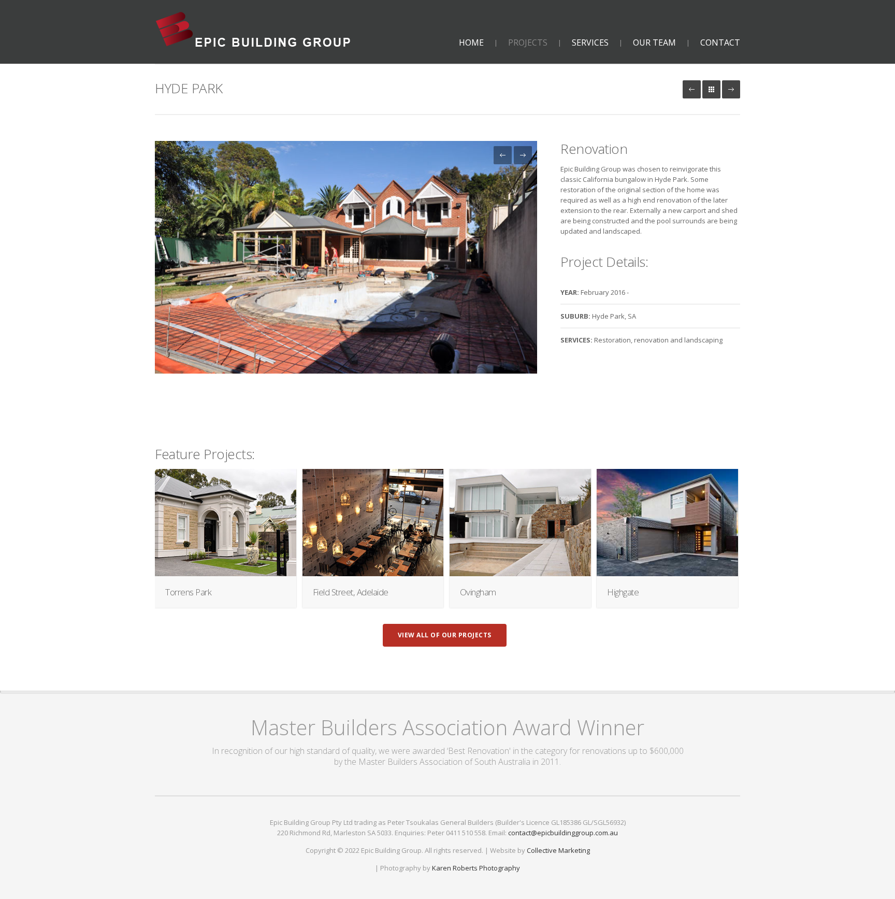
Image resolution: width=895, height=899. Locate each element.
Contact (720, 42)
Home (471, 42)
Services (590, 42)
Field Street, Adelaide (350, 592)
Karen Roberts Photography (476, 868)
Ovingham (478, 592)
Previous (503, 155)
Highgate (623, 592)
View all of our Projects (445, 635)
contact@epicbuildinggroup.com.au (563, 832)
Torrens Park (188, 592)
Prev (692, 89)
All (711, 89)
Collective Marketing (558, 850)
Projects (527, 42)
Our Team (654, 42)
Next (731, 89)
